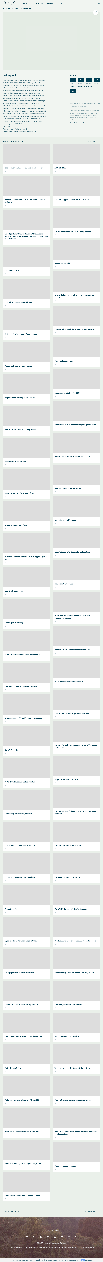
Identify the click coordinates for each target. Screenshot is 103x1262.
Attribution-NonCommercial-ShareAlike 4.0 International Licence (73, 1248)
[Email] (76, 1239)
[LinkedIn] (55, 1239)
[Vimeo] (69, 1239)
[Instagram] (40, 1239)
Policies (63, 1243)
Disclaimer (55, 1243)
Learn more (88, 1260)
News (61, 3)
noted (26, 1248)
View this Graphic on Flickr (78, 123)
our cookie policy (72, 1260)
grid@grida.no (74, 117)
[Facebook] (33, 1239)
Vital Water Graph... (17, 8)
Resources (51, 3)
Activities (24, 3)
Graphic (8, 8)
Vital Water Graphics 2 (22, 129)
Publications (37, 3)
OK (82, 1260)
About (69, 3)
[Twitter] (26, 1239)
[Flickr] (48, 1239)
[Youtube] (62, 1239)
